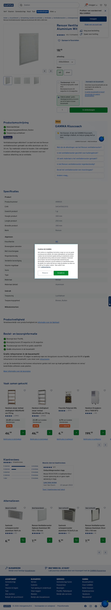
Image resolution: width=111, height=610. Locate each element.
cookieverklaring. (46, 267)
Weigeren (45, 273)
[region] (56, 261)
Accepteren (61, 273)
